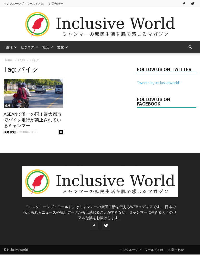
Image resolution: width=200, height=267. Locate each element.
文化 (60, 47)
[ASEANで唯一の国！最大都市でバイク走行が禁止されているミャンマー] (33, 93)
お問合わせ (56, 3)
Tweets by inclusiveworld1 (159, 82)
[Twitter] (192, 3)
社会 (45, 47)
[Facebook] (184, 3)
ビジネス (27, 47)
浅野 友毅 (10, 132)
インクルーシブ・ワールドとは (24, 3)
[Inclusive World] (100, 24)
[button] (190, 47)
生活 (9, 47)
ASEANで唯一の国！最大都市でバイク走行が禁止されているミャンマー (32, 119)
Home (8, 60)
